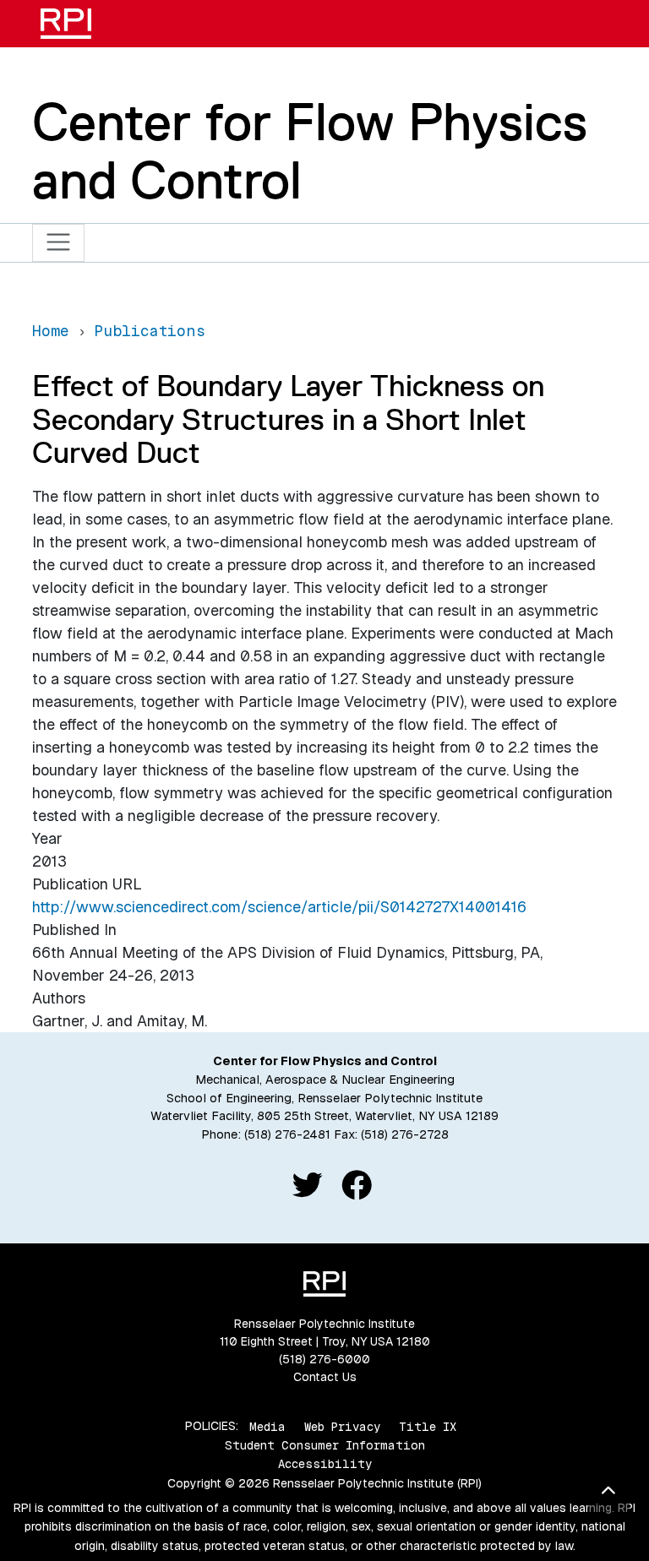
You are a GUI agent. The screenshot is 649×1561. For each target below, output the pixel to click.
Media (267, 1425)
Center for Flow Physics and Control (309, 151)
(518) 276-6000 (324, 1359)
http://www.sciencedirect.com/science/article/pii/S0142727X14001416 (279, 906)
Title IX (427, 1425)
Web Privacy (342, 1425)
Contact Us (325, 1376)
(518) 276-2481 (287, 1134)
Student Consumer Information (325, 1445)
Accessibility (325, 1463)
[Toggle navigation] (58, 243)
